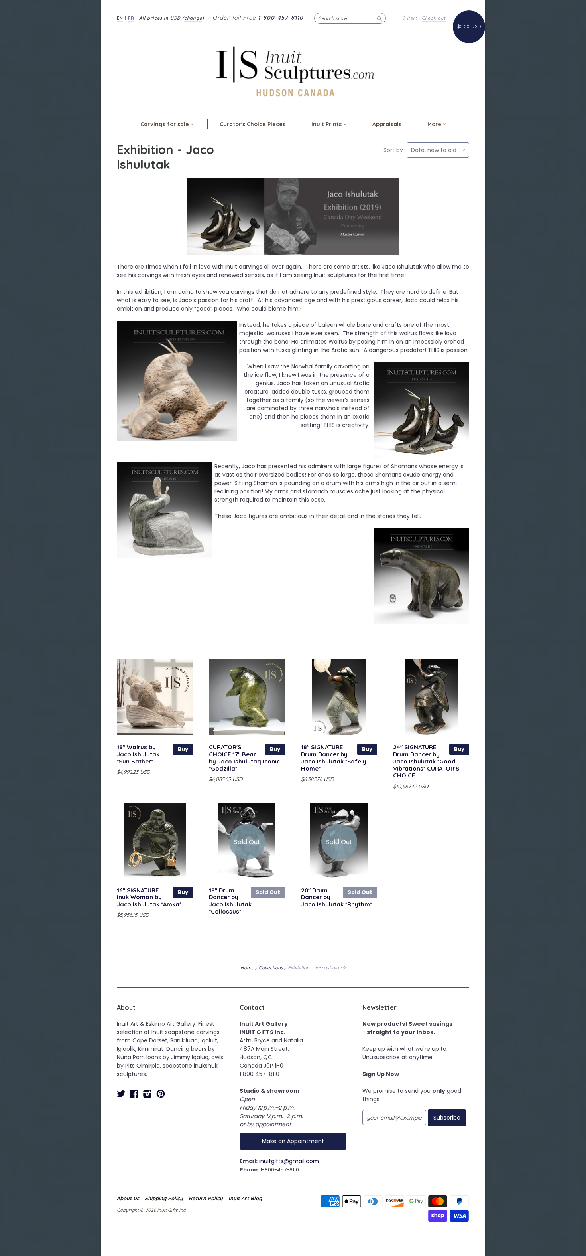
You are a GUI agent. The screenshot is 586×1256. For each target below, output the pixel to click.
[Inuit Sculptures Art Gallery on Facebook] (134, 1094)
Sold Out (268, 892)
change (193, 18)
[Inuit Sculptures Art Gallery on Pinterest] (160, 1094)
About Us (128, 1198)
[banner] (293, 71)
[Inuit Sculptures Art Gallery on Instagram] (147, 1094)
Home (247, 968)
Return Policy (206, 1198)
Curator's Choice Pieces (252, 124)
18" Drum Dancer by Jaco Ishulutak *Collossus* (230, 900)
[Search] (379, 18)
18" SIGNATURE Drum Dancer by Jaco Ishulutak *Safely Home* (333, 757)
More (435, 124)
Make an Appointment (293, 1141)
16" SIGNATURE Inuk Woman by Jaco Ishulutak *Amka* (149, 897)
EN (120, 18)
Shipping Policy (164, 1198)
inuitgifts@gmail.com (289, 1161)
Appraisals (386, 124)
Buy (183, 749)
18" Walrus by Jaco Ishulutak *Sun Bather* (138, 754)
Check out (434, 18)
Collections (271, 968)
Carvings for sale (165, 124)
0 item (409, 18)
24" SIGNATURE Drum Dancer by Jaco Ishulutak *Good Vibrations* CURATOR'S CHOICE (426, 761)
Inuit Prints (327, 124)
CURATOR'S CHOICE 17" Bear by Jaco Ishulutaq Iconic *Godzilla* (244, 757)
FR (131, 18)
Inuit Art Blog (245, 1198)
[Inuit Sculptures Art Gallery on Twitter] (121, 1094)
